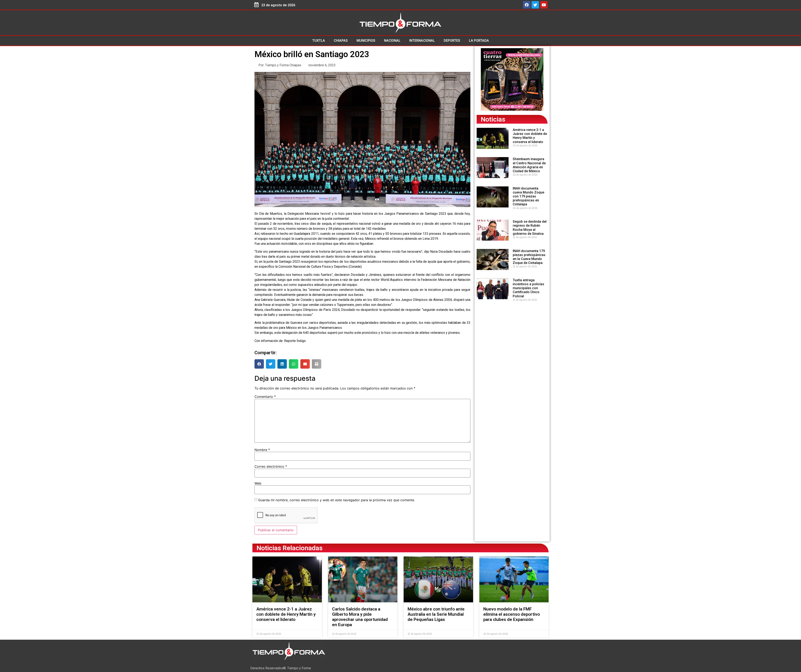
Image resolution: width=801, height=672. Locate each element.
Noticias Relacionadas (289, 548)
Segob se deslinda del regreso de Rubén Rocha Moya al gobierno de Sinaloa (530, 228)
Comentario (265, 396)
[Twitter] (535, 5)
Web (257, 483)
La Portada (479, 41)
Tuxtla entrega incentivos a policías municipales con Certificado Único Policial (528, 288)
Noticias (493, 119)
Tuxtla (318, 41)
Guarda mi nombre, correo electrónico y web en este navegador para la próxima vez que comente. (336, 500)
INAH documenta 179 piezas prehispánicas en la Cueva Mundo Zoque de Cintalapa (529, 257)
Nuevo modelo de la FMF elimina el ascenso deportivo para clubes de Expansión (511, 614)
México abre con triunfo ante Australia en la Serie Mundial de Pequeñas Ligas (436, 614)
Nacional (392, 41)
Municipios (365, 41)
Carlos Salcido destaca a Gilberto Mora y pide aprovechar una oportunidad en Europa (360, 617)
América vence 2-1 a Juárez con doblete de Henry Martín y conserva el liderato (530, 136)
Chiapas (341, 41)
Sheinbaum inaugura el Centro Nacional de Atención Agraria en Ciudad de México (529, 165)
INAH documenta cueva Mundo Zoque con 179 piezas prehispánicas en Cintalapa (528, 196)
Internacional (422, 41)
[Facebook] (526, 5)
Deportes (452, 41)
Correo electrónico (270, 466)
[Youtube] (544, 5)
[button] (259, 364)
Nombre (262, 449)
